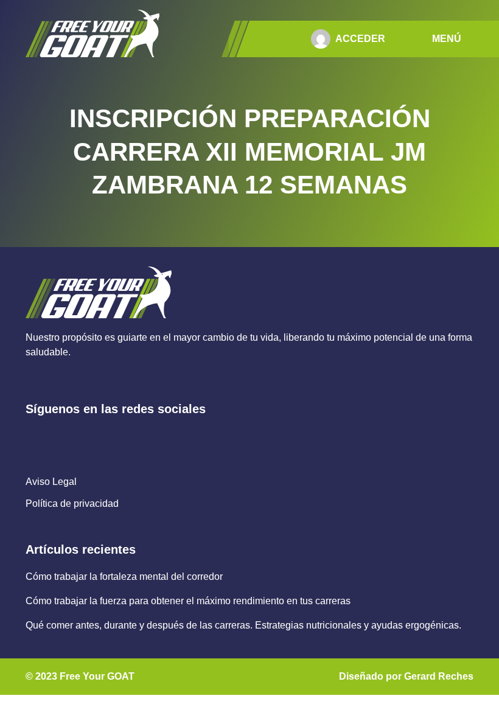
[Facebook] (33, 436)
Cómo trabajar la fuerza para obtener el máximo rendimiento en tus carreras (188, 601)
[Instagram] (60, 436)
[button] (449, 39)
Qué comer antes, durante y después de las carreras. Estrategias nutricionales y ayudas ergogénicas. (243, 625)
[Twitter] (88, 436)
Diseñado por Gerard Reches (406, 676)
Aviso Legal (51, 481)
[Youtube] (115, 436)
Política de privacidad (72, 503)
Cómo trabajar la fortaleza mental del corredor (124, 576)
